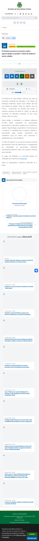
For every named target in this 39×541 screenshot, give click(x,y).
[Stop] (21, 84)
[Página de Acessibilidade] (31, 14)
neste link (23, 158)
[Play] (17, 84)
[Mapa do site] (29, 14)
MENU (5, 27)
